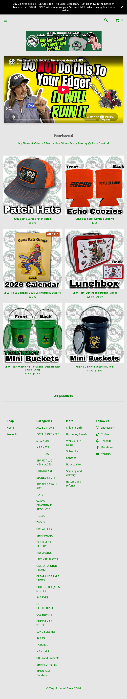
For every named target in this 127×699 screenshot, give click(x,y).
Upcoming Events (76, 434)
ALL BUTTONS (45, 427)
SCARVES (42, 597)
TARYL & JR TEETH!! (43, 544)
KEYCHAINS (44, 552)
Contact (71, 458)
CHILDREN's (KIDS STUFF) (48, 589)
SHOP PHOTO (44, 535)
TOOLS (40, 522)
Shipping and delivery (74, 473)
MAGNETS (42, 447)
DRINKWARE (44, 471)
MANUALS (42, 651)
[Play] (8, 119)
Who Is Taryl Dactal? (74, 442)
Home (10, 427)
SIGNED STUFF (46, 477)
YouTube (106, 454)
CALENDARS (44, 614)
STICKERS (42, 440)
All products (63, 396)
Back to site (73, 464)
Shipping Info (74, 427)
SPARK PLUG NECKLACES (44, 462)
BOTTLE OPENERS (47, 434)
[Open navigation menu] (6, 20)
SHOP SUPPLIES (46, 664)
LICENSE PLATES (47, 559)
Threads (106, 440)
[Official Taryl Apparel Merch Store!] (64, 41)
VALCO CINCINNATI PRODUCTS (44, 505)
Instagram (107, 427)
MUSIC (40, 515)
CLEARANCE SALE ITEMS (47, 578)
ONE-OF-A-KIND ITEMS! (46, 567)
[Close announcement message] (121, 7)
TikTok (105, 434)
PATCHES (42, 644)
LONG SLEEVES (45, 631)
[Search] (106, 20)
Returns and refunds (73, 483)
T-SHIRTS (42, 454)
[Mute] (113, 119)
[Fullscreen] (118, 119)
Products (12, 434)
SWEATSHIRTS (45, 529)
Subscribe (72, 451)
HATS (39, 494)
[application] (63, 89)
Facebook (107, 447)
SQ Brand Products (47, 658)
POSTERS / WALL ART (47, 486)
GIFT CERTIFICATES (45, 606)
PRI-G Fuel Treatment (43, 673)
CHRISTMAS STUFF (44, 623)
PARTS (40, 638)
